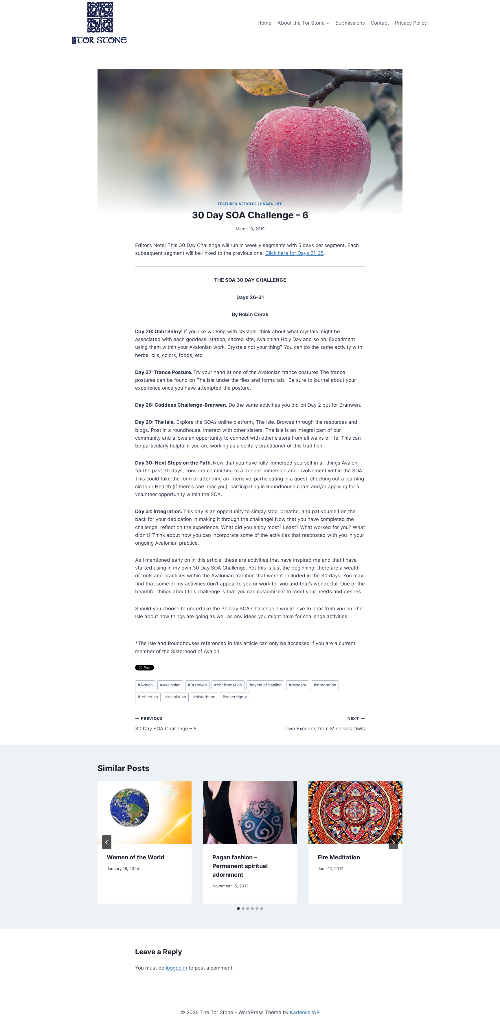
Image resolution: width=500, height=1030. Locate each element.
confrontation (228, 685)
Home (264, 23)
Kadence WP (305, 1012)
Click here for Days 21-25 (294, 253)
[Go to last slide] (106, 842)
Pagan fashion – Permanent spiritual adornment (240, 866)
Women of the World (135, 857)
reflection (148, 696)
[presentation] (145, 812)
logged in (176, 968)
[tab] (238, 908)
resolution (175, 696)
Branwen (197, 685)
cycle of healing (265, 685)
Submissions (350, 23)
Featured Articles (237, 204)
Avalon (145, 685)
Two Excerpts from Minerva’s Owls (325, 723)
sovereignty (235, 696)
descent (297, 685)
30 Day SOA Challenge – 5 (165, 723)
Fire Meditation (339, 857)
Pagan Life (271, 204)
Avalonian (170, 685)
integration (325, 685)
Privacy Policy (411, 23)
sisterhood (204, 696)
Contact (380, 23)
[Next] (393, 842)
